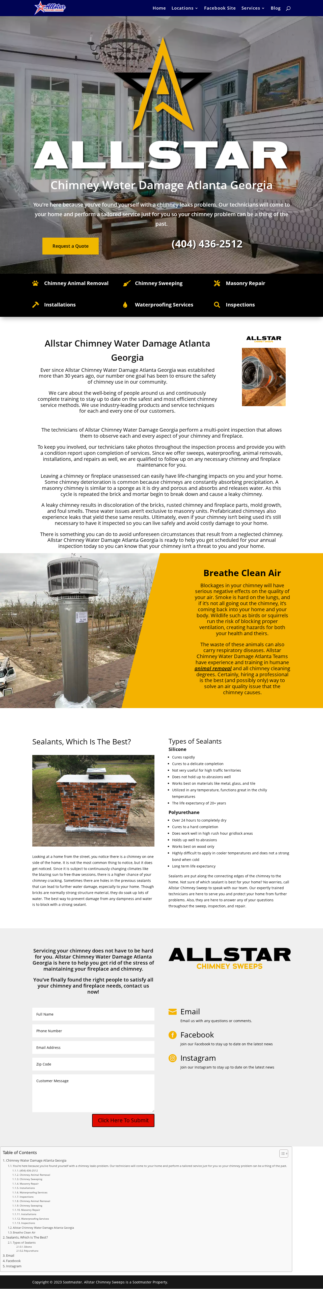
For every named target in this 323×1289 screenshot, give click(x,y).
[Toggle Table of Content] (281, 1153)
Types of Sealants (24, 1242)
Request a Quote (70, 246)
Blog (276, 8)
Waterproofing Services (33, 1192)
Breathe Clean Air (24, 1232)
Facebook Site (220, 8)
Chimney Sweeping (31, 1179)
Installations (27, 1188)
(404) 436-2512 (29, 1170)
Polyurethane (31, 1250)
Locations (183, 8)
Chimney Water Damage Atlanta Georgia (36, 1160)
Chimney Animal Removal (76, 283)
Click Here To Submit (123, 1120)
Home (159, 8)
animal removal (213, 668)
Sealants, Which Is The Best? (27, 1237)
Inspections (27, 1196)
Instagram (13, 1266)
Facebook (13, 1261)
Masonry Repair (29, 1183)
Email (190, 1011)
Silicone (28, 1246)
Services (250, 8)
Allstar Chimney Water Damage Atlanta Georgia (43, 1227)
